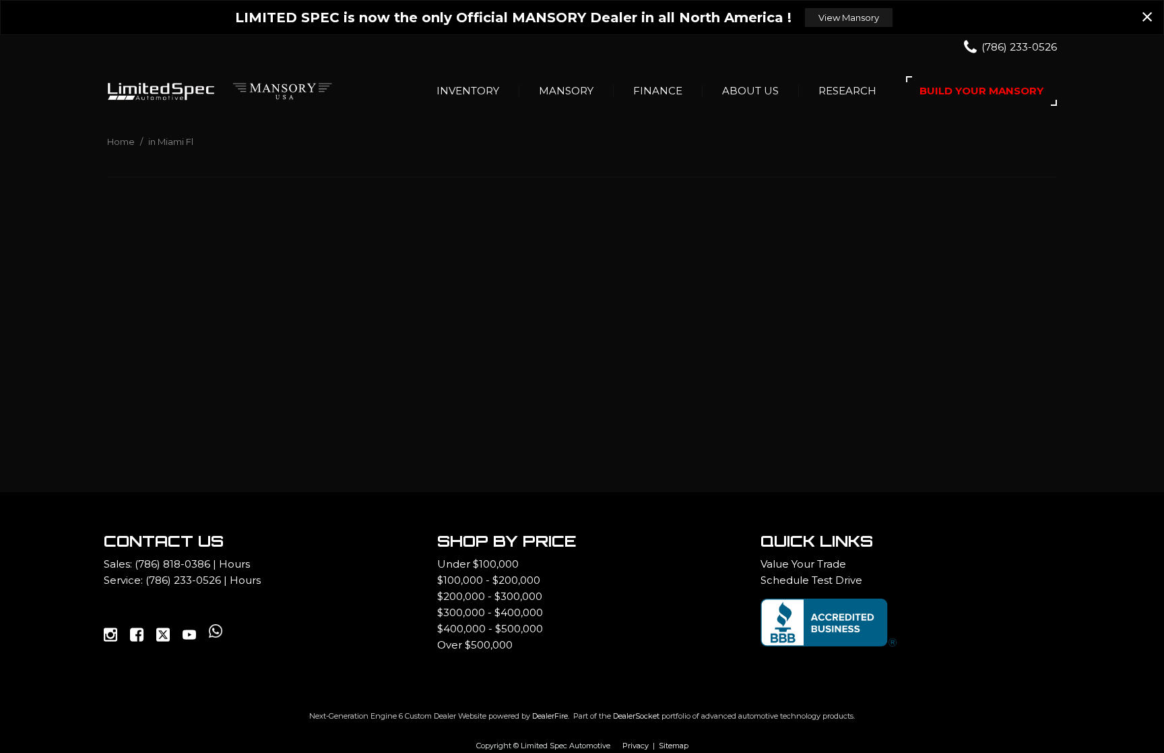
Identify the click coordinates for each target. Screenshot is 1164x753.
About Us (750, 90)
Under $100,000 (478, 564)
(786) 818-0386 (172, 564)
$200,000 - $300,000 (489, 596)
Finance (657, 90)
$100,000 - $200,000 (488, 580)
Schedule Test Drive (811, 580)
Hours (234, 564)
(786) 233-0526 (183, 580)
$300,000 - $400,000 (490, 612)
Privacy (635, 745)
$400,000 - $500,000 (490, 628)
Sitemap (673, 745)
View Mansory (848, 17)
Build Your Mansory (981, 90)
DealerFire (550, 716)
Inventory (468, 90)
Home (122, 141)
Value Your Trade (803, 564)
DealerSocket (636, 716)
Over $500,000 (475, 644)
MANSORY (566, 90)
